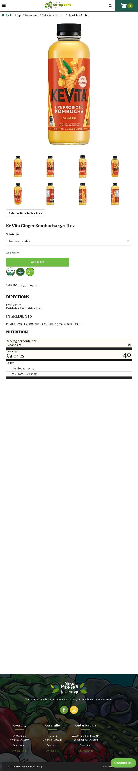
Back (8, 15)
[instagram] (74, 709)
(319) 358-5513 (52, 750)
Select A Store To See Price (25, 213)
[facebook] (64, 709)
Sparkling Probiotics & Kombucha (89, 15)
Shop (17, 15)
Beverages (31, 15)
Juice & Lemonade (53, 15)
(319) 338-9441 (19, 750)
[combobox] (69, 241)
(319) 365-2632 (85, 750)
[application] (123, 764)
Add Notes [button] (12, 252)
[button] (18, 166)
